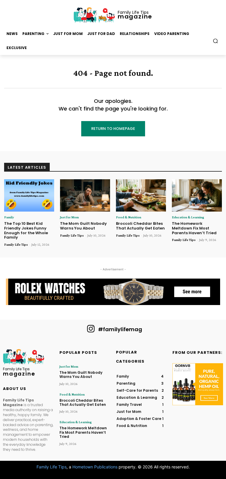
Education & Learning (188, 217)
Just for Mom (69, 217)
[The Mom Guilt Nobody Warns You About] (85, 195)
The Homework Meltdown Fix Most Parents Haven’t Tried (194, 228)
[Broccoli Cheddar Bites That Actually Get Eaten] (141, 195)
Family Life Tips (16, 244)
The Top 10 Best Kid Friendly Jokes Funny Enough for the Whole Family (26, 230)
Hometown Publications (94, 466)
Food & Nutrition (128, 217)
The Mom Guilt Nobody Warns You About (83, 226)
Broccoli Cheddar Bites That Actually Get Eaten (140, 226)
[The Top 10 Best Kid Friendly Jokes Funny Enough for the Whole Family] (29, 195)
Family (9, 217)
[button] (215, 41)
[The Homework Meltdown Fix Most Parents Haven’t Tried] (197, 195)
